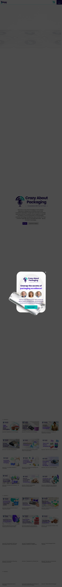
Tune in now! (31, 307)
